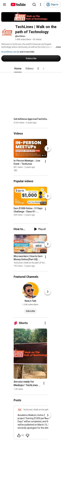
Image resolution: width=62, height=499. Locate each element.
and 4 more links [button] (27, 52)
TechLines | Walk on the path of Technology (33, 263)
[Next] (48, 148)
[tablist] (31, 68)
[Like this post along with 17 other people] (18, 435)
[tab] (18, 68)
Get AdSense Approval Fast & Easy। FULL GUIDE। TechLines (31, 119)
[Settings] (40, 4)
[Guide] (4, 4)
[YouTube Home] (18, 4)
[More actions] (45, 161)
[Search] (34, 4)
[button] (43, 68)
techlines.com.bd (11, 52)
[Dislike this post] (27, 435)
